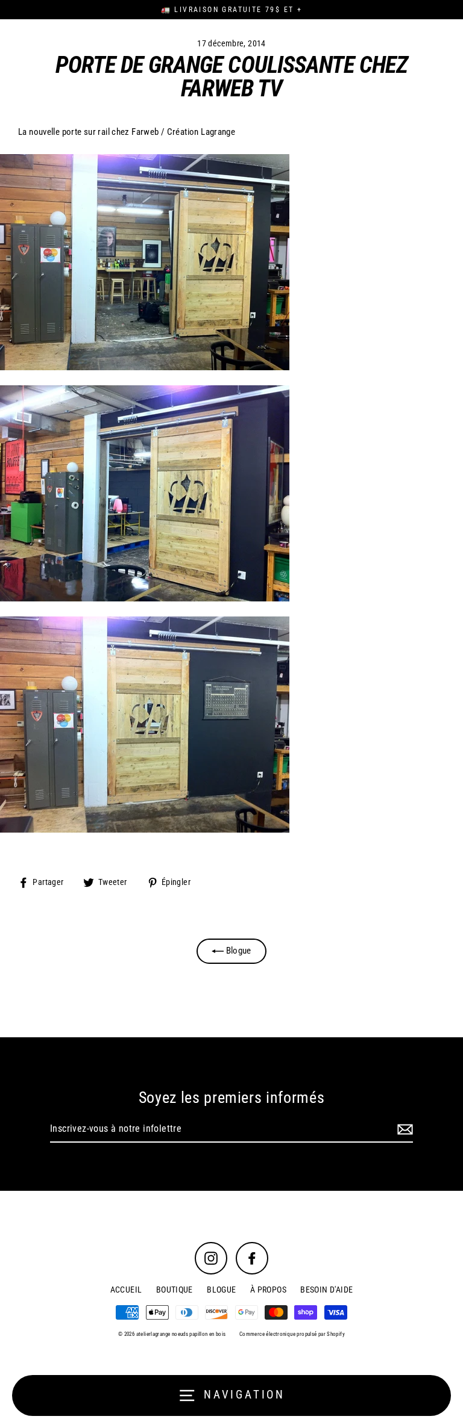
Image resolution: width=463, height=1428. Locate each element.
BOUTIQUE (174, 1289)
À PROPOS (268, 1289)
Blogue (237, 950)
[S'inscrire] (403, 1129)
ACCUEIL (126, 1289)
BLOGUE (221, 1289)
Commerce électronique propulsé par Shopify (292, 1334)
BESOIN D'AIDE (326, 1289)
